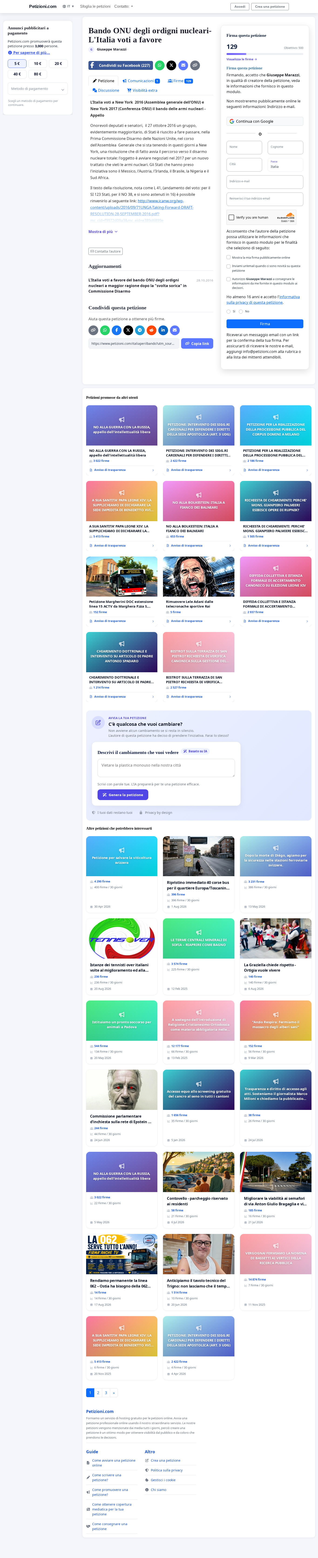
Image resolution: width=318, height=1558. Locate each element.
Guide (92, 1451)
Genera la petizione (126, 794)
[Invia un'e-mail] (183, 65)
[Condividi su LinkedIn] (163, 330)
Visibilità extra (144, 90)
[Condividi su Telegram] (140, 330)
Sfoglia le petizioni (95, 6)
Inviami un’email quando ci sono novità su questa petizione (266, 268)
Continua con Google (254, 121)
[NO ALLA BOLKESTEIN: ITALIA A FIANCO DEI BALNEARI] (198, 516)
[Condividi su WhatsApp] (160, 65)
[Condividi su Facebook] (117, 330)
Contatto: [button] (122, 6)
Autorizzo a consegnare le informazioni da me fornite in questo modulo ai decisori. (264, 283)
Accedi (239, 6)
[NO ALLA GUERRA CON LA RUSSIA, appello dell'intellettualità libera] (122, 440)
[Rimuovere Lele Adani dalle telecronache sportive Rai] (198, 592)
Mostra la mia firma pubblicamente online (261, 257)
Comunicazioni (142, 80)
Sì (234, 311)
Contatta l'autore (108, 251)
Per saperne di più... (31, 52)
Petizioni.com (43, 6)
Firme (182, 80)
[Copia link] (195, 65)
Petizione (105, 80)
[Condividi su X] (171, 65)
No (247, 311)
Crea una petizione (270, 6)
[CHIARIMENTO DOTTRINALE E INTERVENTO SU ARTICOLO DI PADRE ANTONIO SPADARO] (122, 667)
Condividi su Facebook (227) (124, 65)
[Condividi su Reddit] (151, 330)
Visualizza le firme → (242, 59)
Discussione (108, 90)
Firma (265, 323)
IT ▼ (70, 6)
